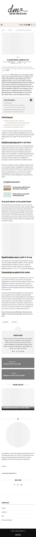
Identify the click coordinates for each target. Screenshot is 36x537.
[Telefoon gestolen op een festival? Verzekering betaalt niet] (7, 194)
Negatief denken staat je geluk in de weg (14, 109)
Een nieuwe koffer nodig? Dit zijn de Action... (16, 408)
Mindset (6, 322)
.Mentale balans (16, 268)
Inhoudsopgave (8, 103)
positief (15, 322)
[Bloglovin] (31, 24)
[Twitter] (22, 24)
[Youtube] (29, 24)
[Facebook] (19, 24)
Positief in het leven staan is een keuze (14, 105)
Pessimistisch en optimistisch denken (14, 111)
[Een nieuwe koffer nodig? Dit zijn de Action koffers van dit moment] (7, 187)
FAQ (3, 516)
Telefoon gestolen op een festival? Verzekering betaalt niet (21, 194)
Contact (3, 508)
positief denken (7, 75)
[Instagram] (24, 24)
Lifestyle (10, 30)
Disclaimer (4, 512)
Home (3, 30)
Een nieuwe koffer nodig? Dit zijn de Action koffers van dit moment (21, 188)
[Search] (34, 24)
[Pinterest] (26, 24)
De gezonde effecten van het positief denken (15, 107)
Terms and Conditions (7, 520)
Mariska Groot (11, 61)
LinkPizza (5, 70)
